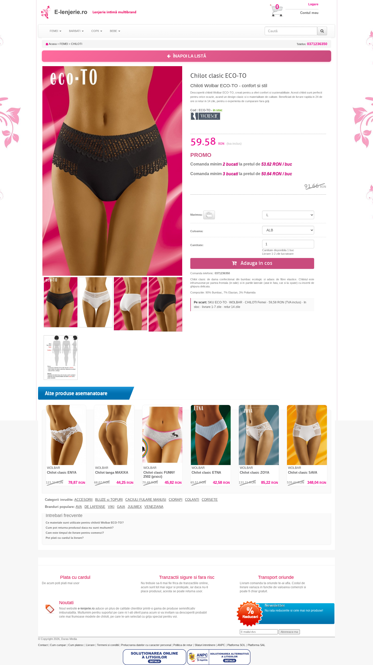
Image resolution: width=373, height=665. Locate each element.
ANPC (221, 644)
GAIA (121, 507)
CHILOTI (76, 43)
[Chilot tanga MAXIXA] (114, 435)
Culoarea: (196, 231)
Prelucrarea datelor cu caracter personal (146, 644)
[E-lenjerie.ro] (46, 12)
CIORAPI (175, 500)
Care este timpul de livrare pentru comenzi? (75, 532)
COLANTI (192, 500)
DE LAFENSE (94, 507)
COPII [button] (95, 30)
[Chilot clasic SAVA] (307, 435)
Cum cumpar (58, 644)
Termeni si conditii (108, 644)
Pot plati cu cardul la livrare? (65, 537)
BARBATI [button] (75, 30)
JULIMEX (135, 507)
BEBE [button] (114, 30)
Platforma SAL (256, 644)
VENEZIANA (153, 507)
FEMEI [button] (54, 30)
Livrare (90, 644)
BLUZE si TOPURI (109, 500)
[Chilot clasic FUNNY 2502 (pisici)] (162, 435)
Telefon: (312, 44)
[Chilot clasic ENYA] (66, 435)
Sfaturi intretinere (205, 644)
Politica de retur (183, 644)
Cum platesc (76, 644)
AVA (79, 507)
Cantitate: (197, 245)
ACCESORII (83, 500)
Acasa (52, 43)
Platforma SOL (236, 644)
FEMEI (64, 43)
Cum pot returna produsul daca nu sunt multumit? (80, 527)
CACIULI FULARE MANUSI (145, 500)
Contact (43, 644)
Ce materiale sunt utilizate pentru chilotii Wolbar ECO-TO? (85, 522)
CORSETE (210, 500)
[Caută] (322, 31)
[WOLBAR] (205, 115)
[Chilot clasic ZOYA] (259, 435)
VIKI (111, 507)
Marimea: (196, 214)
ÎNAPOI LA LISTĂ (189, 56)
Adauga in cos (255, 263)
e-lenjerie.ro (86, 608)
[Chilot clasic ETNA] (211, 435)
